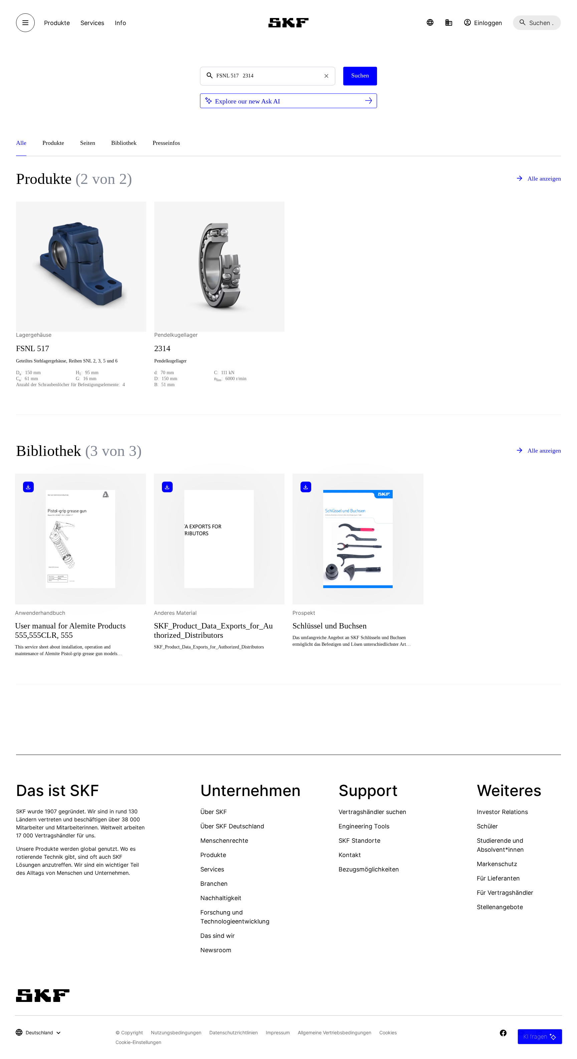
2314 (162, 348)
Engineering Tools (364, 826)
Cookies (388, 1032)
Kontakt (350, 854)
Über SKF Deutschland (232, 826)
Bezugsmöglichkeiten (369, 869)
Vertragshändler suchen (372, 811)
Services (212, 869)
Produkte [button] (57, 22)
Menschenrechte (224, 840)
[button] (430, 23)
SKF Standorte (359, 840)
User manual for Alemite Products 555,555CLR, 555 (70, 630)
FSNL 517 (32, 348)
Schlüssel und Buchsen (330, 625)
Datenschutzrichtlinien (233, 1032)
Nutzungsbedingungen (176, 1032)
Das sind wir (217, 935)
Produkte (213, 854)
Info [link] (120, 22)
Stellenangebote (500, 906)
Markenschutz (497, 863)
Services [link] (92, 22)
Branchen (214, 883)
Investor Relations (502, 811)
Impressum (278, 1032)
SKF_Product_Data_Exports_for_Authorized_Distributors (213, 630)
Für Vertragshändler (505, 892)
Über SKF (213, 811)
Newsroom (215, 950)
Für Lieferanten (498, 878)
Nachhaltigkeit (220, 897)
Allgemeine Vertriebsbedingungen (334, 1032)
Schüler (487, 826)
